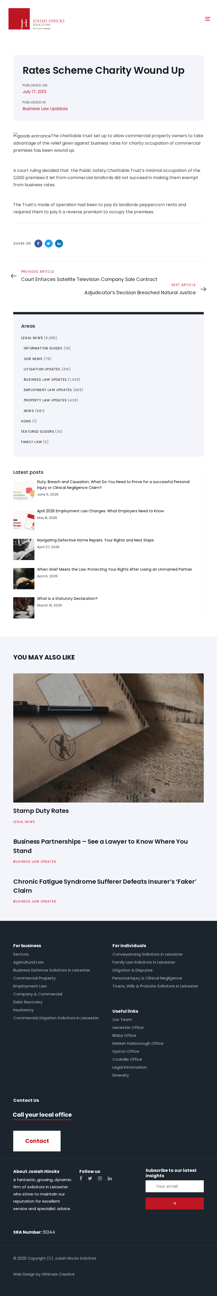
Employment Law (30, 986)
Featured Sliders (37, 431)
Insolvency (23, 1010)
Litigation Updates (42, 369)
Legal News (32, 338)
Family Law (31, 442)
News (29, 411)
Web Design (24, 1274)
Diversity (120, 1075)
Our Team (122, 1019)
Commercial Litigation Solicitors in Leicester (56, 1018)
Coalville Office (127, 1059)
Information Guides (43, 348)
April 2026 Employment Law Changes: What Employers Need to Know (100, 511)
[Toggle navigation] (176, 19)
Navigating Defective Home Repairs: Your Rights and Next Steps (95, 540)
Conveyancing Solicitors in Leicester (147, 954)
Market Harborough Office (138, 1043)
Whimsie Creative (58, 1274)
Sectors (21, 954)
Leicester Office (128, 1027)
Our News (33, 359)
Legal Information (129, 1067)
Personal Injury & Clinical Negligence (147, 978)
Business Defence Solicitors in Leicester (51, 970)
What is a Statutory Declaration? (67, 598)
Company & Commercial (37, 994)
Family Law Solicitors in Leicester (143, 962)
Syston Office (125, 1051)
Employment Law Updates (48, 390)
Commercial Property (34, 978)
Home (26, 421)
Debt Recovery (27, 1002)
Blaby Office (124, 1035)
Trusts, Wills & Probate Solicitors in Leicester (155, 986)
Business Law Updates (45, 109)
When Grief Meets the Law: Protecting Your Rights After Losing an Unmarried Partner (114, 569)
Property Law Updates (45, 400)
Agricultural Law (28, 962)
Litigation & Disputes (132, 970)
